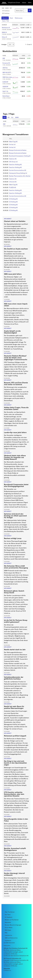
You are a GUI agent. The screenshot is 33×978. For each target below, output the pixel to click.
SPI (11, 8)
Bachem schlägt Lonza (12, 538)
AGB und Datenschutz (11, 938)
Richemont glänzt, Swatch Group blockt (14, 592)
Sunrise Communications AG (17, 170)
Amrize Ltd (12, 144)
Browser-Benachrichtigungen (13, 925)
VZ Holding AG (13, 199)
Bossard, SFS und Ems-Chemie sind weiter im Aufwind (16, 383)
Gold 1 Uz (5, 91)
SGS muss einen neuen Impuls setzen (15, 305)
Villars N (4, 37)
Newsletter (8, 922)
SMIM (7, 8)
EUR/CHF (5, 82)
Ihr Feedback (8, 917)
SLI (12, 117)
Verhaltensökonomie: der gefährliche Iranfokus (13, 678)
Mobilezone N (6, 27)
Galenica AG (12, 159)
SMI (3, 8)
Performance (18, 18)
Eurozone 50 (6, 63)
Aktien (4, 2)
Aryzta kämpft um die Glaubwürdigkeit (12, 332)
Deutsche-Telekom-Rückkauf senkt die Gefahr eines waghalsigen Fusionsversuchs (15, 357)
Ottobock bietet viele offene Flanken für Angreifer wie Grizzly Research (15, 457)
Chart (11, 18)
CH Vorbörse (5, 10)
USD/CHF (5, 86)
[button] (30, 10)
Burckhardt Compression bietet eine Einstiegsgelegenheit (16, 485)
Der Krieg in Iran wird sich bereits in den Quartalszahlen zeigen (15, 763)
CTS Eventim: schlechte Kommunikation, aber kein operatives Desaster (14, 794)
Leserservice (8, 935)
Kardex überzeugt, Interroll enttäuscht (14, 874)
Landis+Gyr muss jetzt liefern (15, 432)
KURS (21, 25)
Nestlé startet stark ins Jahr (15, 649)
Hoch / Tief (5, 21)
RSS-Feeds (8, 930)
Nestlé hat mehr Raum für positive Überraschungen (14, 707)
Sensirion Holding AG (15, 164)
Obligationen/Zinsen (14, 2)
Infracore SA (12, 181)
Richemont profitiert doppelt (15, 736)
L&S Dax (5, 67)
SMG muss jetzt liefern (13, 274)
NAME (4, 25)
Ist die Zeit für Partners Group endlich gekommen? (15, 621)
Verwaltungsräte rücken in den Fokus (16, 820)
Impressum (8, 940)
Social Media (8, 927)
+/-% (27, 25)
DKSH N (4, 32)
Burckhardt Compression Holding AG (20, 156)
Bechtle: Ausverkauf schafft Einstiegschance (15, 849)
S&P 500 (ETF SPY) (8, 72)
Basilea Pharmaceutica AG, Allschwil (20, 176)
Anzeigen (4, 44)
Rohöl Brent (6, 96)
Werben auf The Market (11, 920)
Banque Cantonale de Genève (17, 150)
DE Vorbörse (5, 13)
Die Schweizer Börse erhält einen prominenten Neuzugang (16, 567)
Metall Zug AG (13, 141)
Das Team (8, 914)
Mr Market (7, 218)
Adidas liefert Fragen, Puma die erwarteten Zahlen (16, 408)
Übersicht (5, 18)
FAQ (6, 932)
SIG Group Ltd (13, 161)
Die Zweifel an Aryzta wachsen (16, 249)
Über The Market (9, 912)
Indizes (24, 2)
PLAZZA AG (12, 187)
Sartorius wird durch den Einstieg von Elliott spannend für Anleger (15, 516)
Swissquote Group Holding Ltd (18, 173)
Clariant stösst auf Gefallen (14, 221)
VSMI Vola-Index (7, 77)
